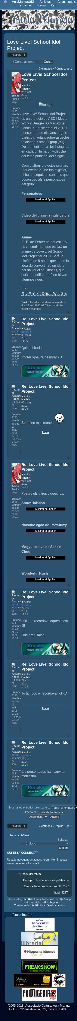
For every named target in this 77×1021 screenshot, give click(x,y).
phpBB (27, 899)
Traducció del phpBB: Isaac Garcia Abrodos (39, 905)
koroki (25, 331)
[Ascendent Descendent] (44, 816)
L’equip (27, 880)
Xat (53, 5)
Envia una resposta (16, 53)
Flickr (45, 432)
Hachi (24, 399)
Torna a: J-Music (20, 835)
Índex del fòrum (31, 874)
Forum (41, 5)
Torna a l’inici (68, 312)
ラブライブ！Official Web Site (44, 293)
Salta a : (63, 839)
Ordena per (31, 812)
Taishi (24, 88)
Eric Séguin (51, 902)
